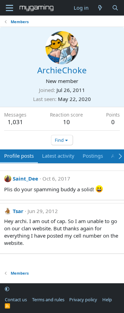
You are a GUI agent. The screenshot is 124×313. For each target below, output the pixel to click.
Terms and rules (48, 299)
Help (107, 299)
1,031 (15, 122)
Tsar (18, 211)
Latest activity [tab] (58, 155)
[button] (7, 289)
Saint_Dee (25, 178)
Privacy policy (83, 299)
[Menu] (9, 8)
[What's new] (100, 8)
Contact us (16, 299)
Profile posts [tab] (19, 155)
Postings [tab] (93, 155)
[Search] (115, 8)
